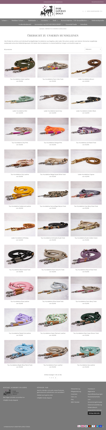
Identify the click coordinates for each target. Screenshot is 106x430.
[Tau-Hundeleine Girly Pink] (19, 129)
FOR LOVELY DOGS (24, 426)
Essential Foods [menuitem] (71, 24)
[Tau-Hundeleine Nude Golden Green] (86, 224)
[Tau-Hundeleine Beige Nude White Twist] (53, 161)
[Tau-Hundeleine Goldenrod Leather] (19, 193)
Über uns (74, 397)
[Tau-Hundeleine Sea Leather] (86, 351)
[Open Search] (83, 11)
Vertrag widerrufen (94, 413)
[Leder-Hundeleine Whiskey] (19, 224)
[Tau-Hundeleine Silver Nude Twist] (53, 288)
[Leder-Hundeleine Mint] (19, 97)
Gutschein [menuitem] (83, 24)
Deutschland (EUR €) (97, 1)
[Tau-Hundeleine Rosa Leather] (19, 288)
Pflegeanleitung (76, 391)
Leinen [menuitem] (4, 20)
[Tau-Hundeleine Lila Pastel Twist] (86, 129)
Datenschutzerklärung (95, 405)
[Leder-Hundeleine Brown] (86, 66)
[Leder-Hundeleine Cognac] (86, 161)
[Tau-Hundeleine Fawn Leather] (53, 351)
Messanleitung (75, 389)
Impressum (91, 389)
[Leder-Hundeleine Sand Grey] (53, 97)
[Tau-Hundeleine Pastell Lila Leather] (19, 320)
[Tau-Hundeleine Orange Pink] (53, 129)
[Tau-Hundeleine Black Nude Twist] (19, 256)
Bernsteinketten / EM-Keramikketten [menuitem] (74, 20)
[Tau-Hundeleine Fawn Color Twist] (53, 66)
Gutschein (74, 394)
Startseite (41, 28)
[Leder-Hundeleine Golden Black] (86, 97)
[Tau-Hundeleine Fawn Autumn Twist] (53, 256)
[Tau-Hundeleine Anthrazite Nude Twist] (53, 224)
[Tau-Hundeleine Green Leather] (19, 66)
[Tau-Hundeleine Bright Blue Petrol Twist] (19, 351)
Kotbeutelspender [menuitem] (98, 20)
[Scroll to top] (102, 426)
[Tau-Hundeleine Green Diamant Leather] (53, 320)
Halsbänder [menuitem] (32, 20)
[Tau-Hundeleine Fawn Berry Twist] (86, 288)
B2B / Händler (75, 402)
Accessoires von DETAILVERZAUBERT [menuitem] (48, 24)
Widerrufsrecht (92, 407)
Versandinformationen (95, 410)
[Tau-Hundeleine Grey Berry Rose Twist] (86, 193)
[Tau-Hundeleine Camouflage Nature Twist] (53, 193)
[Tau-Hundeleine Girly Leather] (19, 161)
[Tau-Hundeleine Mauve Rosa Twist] (86, 256)
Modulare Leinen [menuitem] (18, 20)
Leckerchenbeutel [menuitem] (25, 24)
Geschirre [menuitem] (44, 20)
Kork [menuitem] (54, 20)
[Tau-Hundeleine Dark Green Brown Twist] (86, 320)
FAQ (72, 399)
